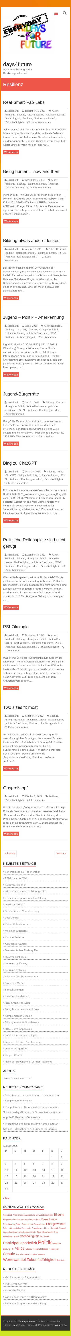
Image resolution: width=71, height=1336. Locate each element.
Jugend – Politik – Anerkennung (33, 317)
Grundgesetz (38, 1228)
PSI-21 (62, 252)
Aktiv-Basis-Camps (16, 943)
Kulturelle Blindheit (15, 884)
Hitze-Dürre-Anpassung (18, 1028)
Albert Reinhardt (57, 249)
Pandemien (44, 1236)
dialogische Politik (25, 252)
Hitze (46, 1228)
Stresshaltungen (14, 989)
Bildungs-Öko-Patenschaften (21, 976)
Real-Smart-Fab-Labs (24, 102)
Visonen (41, 1254)
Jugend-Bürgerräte (21, 394)
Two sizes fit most (20, 707)
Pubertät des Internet (17, 924)
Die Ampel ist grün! (16, 956)
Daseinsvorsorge (21, 1220)
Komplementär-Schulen (18, 1015)
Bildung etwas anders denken (31, 240)
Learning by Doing (15, 969)
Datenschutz (35, 1220)
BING (60, 471)
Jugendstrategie (10, 1232)
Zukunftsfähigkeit (14, 122)
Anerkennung (19, 1215)
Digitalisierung (9, 1224)
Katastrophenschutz (27, 1232)
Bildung (21, 114)
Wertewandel (14, 1259)
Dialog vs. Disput (14, 904)
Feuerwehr (26, 1228)
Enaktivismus (39, 1224)
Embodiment (27, 1224)
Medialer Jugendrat (16, 930)
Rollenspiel (53, 1249)
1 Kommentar (49, 337)
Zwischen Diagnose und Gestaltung (25, 897)
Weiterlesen (11, 152)
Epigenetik (7, 1228)
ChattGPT (21, 329)
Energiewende (55, 1224)
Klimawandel (47, 1232)
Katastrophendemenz (17, 996)
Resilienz (27, 118)
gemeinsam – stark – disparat (22, 1035)
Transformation (22, 1254)
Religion (44, 1249)
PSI (12, 1249)
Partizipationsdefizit (20, 1243)
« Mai (6, 1198)
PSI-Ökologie (16, 626)
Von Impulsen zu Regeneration (22, 871)
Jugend (62, 1228)
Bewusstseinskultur (44, 1215)
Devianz (33, 329)
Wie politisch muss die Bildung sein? (26, 891)
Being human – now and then (31, 171)
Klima (39, 1232)
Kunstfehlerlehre (14, 937)
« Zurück (10, 853)
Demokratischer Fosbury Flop (22, 950)
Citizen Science (35, 114)
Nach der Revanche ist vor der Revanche (28, 1061)
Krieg (56, 1232)
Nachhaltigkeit (12, 118)
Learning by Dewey (16, 963)
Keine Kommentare (41, 122)
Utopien (33, 1254)
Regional (37, 1249)
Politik (45, 1242)
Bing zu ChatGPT (20, 463)
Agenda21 (7, 1215)
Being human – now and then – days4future (30, 1095)
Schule (9, 1254)
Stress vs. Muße (14, 983)
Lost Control (12, 917)
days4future (17, 64)
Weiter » (61, 853)
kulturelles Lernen (55, 114)
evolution (17, 1228)
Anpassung (30, 1215)
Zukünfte (61, 1260)
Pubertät (28, 1249)
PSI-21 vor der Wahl (16, 878)
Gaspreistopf (15, 787)
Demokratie (49, 1219)
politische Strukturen (37, 333)
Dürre (18, 1224)
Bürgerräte (8, 1220)
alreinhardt (13, 110)
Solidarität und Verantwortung (22, 911)
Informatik (54, 1228)
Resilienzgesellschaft (45, 118)
